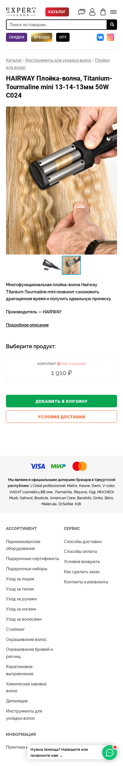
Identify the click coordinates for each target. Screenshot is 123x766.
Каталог (57, 12)
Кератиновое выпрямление (19, 670)
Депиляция (16, 701)
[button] (111, 111)
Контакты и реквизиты (86, 581)
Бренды (41, 37)
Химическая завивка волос (26, 687)
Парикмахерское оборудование (23, 545)
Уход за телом (20, 589)
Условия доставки (61, 416)
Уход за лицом (20, 579)
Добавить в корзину (62, 401)
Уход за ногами (21, 609)
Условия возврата (82, 561)
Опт (63, 37)
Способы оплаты (80, 551)
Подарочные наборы (26, 568)
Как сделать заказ (82, 571)
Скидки (16, 37)
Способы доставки (83, 541)
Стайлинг (15, 629)
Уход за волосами (23, 619)
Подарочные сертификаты (32, 558)
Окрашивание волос (26, 639)
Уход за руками (21, 599)
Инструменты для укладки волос (58, 60)
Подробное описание (27, 325)
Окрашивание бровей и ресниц (29, 653)
